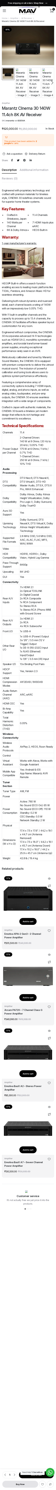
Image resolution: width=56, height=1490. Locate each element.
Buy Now (20, 1484)
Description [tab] (9, 169)
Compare (50, 1484)
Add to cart (28, 921)
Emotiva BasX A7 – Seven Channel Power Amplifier (23, 1164)
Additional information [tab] (34, 169)
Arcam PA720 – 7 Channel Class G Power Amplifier (23, 1011)
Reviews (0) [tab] (10, 178)
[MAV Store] (28, 10)
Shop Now (38, 3)
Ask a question (15, 153)
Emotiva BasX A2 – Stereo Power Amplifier (22, 1088)
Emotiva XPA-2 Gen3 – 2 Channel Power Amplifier (22, 935)
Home (4, 18)
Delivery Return (37, 153)
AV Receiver (26, 18)
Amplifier (14, 18)
